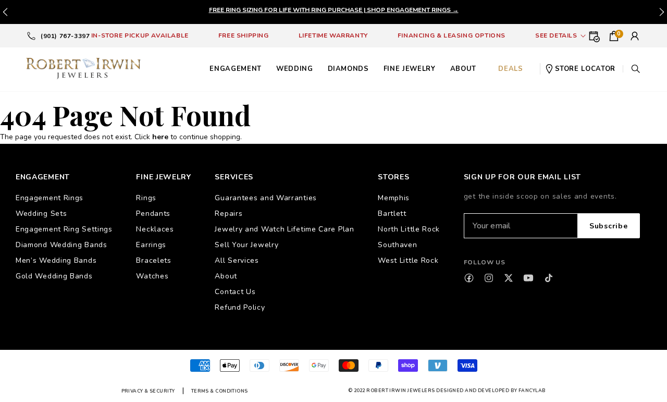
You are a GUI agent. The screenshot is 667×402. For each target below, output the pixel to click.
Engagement (235, 69)
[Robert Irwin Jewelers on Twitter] (508, 278)
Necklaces (155, 229)
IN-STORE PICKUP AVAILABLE (140, 35)
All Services (236, 260)
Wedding (294, 69)
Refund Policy (240, 307)
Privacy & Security (148, 391)
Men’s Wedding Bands (56, 260)
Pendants (153, 213)
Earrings (151, 245)
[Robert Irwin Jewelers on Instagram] (489, 278)
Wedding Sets (41, 213)
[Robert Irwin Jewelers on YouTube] (528, 278)
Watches (152, 276)
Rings (146, 198)
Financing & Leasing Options (451, 35)
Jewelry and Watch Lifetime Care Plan (284, 229)
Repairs (228, 213)
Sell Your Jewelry (246, 245)
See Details (556, 35)
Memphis (394, 198)
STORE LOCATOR (585, 69)
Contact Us (235, 292)
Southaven (397, 245)
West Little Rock (408, 260)
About (226, 276)
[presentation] (662, 12)
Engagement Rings (49, 198)
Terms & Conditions (219, 391)
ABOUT (463, 69)
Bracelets (153, 260)
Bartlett (392, 213)
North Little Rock (409, 229)
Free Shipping (243, 35)
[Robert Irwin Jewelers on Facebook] (469, 278)
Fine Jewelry (410, 69)
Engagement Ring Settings (64, 229)
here (160, 137)
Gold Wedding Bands (54, 276)
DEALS (510, 69)
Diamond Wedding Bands (61, 245)
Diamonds (348, 69)
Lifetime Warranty (333, 35)
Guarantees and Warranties (266, 198)
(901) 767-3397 (65, 36)
